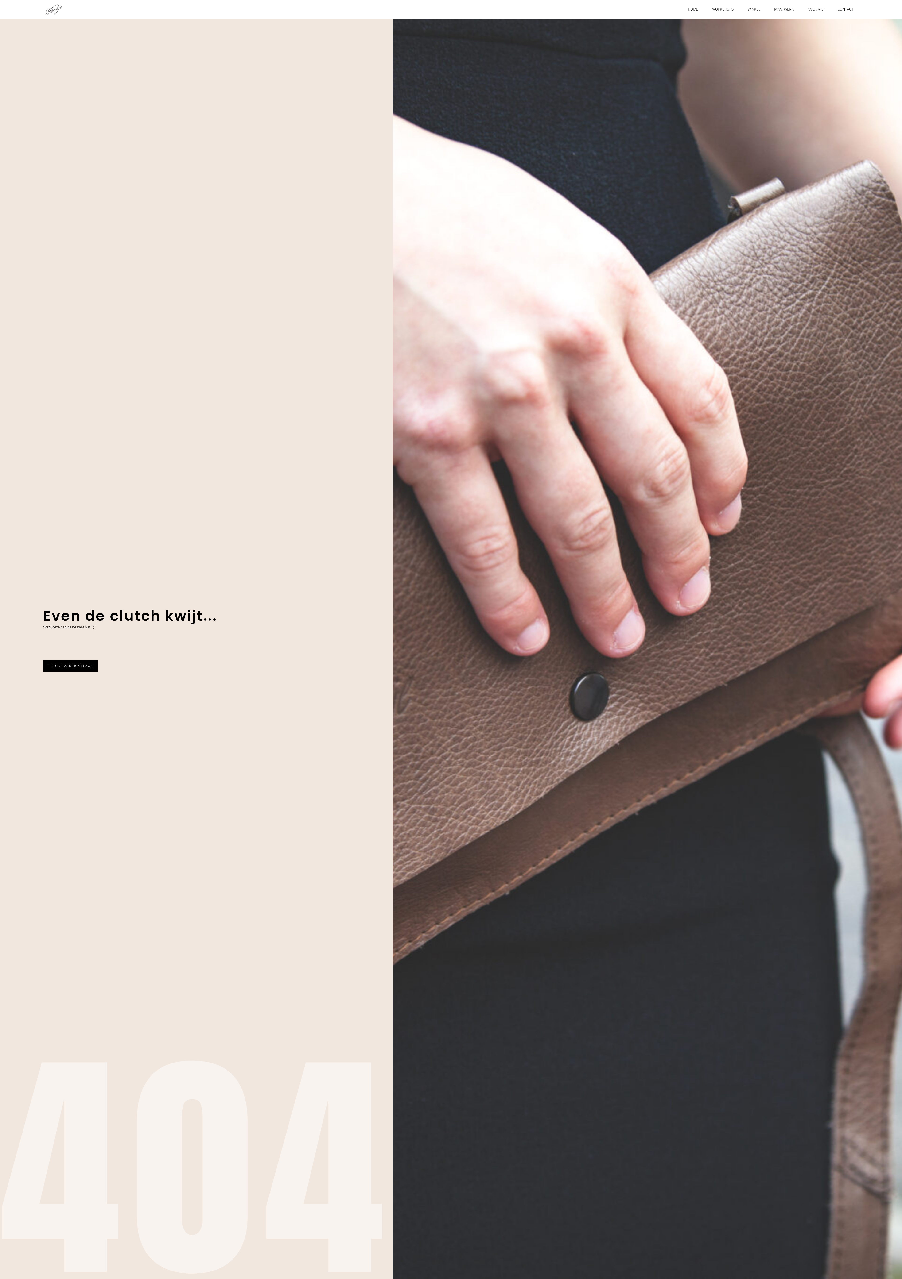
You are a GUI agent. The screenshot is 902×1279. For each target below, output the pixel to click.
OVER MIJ (816, 9)
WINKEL (754, 9)
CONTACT (846, 9)
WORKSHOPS (723, 9)
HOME (693, 9)
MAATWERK (783, 9)
